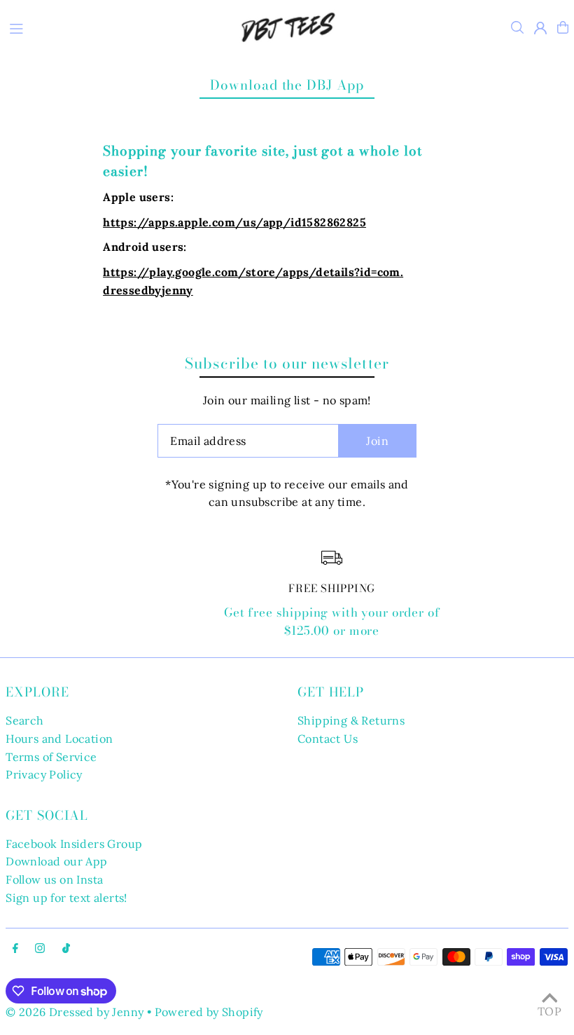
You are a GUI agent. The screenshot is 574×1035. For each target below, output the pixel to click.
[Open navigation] (110, 26)
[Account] (540, 28)
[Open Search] (517, 27)
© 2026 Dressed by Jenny (75, 1012)
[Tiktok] (66, 948)
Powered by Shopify (209, 1012)
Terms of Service (51, 757)
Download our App (56, 861)
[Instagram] (40, 948)
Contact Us (328, 739)
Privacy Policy (44, 774)
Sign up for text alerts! (66, 898)
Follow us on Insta (54, 879)
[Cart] (562, 27)
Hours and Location (59, 739)
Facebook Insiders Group (74, 844)
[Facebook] (15, 948)
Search (24, 720)
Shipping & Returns (351, 720)
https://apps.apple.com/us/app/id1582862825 (234, 222)
